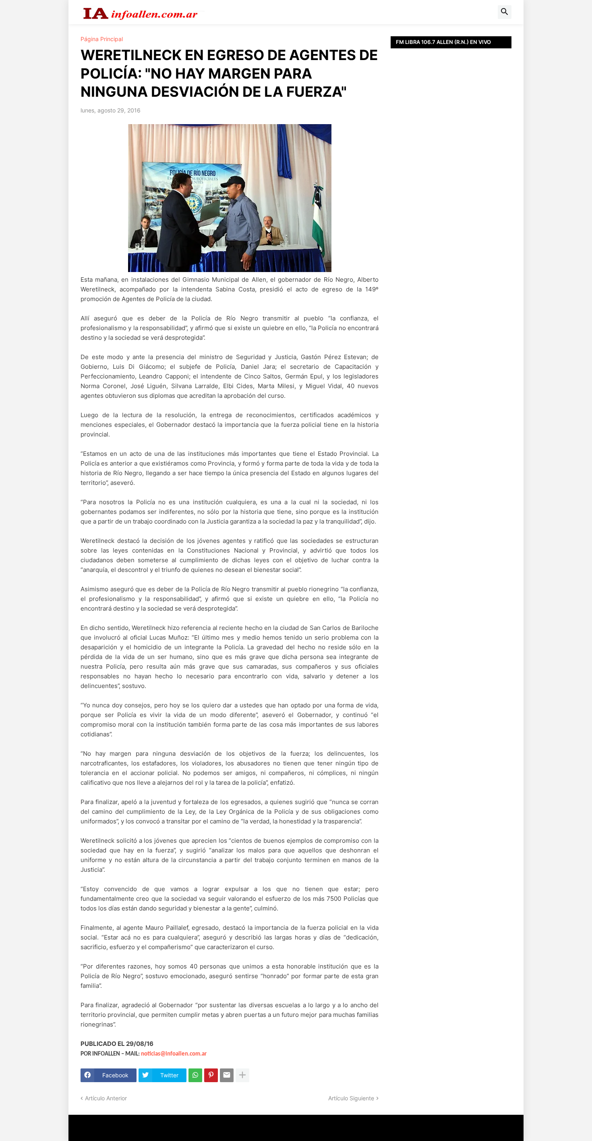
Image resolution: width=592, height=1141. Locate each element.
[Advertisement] (451, 230)
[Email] (227, 1075)
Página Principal (102, 39)
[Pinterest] (211, 1075)
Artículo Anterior (106, 1098)
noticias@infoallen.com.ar (174, 1054)
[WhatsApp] (195, 1075)
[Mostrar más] (242, 1075)
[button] (504, 12)
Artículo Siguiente (351, 1098)
